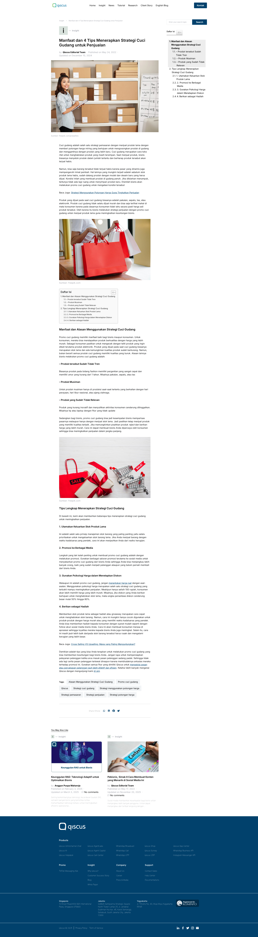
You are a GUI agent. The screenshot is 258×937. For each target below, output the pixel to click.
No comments (91, 792)
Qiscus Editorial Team (74, 52)
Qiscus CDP (150, 855)
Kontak (200, 5)
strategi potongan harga (122, 694)
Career (119, 875)
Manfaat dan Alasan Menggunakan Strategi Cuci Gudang (88, 296)
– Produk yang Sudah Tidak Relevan (81, 305)
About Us (120, 871)
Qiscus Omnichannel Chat (70, 846)
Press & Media (122, 880)
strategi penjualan (95, 694)
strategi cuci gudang (83, 688)
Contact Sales (151, 871)
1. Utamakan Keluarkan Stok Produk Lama (83, 311)
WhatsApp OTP (122, 855)
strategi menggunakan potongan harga (119, 688)
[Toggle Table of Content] (112, 292)
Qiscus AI (63, 850)
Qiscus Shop (150, 846)
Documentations (152, 880)
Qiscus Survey (151, 850)
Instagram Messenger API (184, 855)
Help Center (150, 875)
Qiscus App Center (181, 846)
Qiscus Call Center (95, 855)
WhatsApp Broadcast (125, 846)
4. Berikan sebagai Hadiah (78, 320)
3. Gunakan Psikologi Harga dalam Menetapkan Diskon (89, 317)
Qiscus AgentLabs (95, 846)
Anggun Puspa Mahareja (67, 785)
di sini (97, 671)
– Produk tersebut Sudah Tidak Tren (81, 299)
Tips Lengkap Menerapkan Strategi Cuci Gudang (85, 308)
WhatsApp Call (122, 850)
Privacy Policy (81, 928)
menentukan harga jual (120, 583)
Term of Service (96, 928)
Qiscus (64, 688)
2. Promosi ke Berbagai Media (79, 314)
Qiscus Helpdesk (66, 855)
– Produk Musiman (74, 302)
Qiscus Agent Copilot (96, 850)
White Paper (93, 884)
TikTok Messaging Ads (68, 871)
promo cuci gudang (128, 681)
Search (199, 22)
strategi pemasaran (71, 694)
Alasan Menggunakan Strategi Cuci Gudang (91, 681)
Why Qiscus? (93, 871)
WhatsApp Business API (183, 850)
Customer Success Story (98, 875)
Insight (61, 21)
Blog (89, 880)
